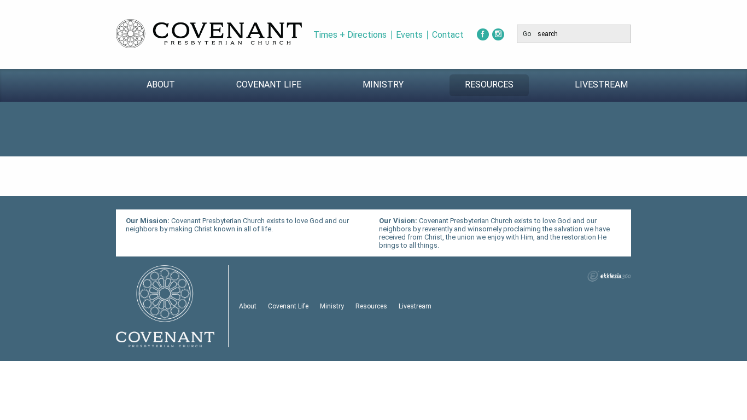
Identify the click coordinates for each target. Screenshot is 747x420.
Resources (489, 84)
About (161, 84)
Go (527, 34)
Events (409, 35)
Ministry (383, 84)
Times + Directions (350, 35)
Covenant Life (268, 84)
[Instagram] (498, 34)
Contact (448, 35)
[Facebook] (483, 34)
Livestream (601, 84)
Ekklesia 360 (609, 276)
